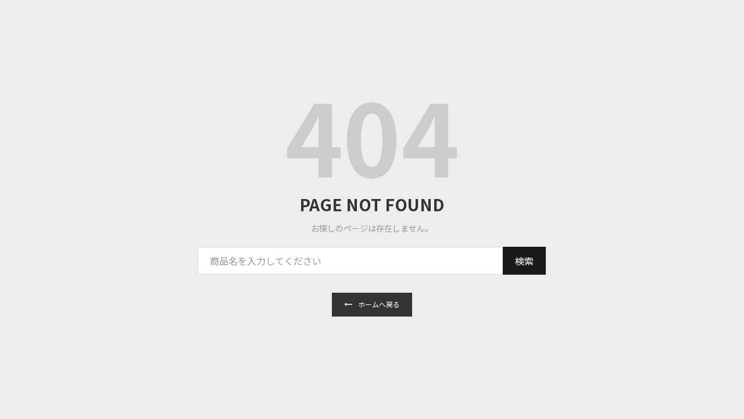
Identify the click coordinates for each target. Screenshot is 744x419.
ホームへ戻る (379, 304)
